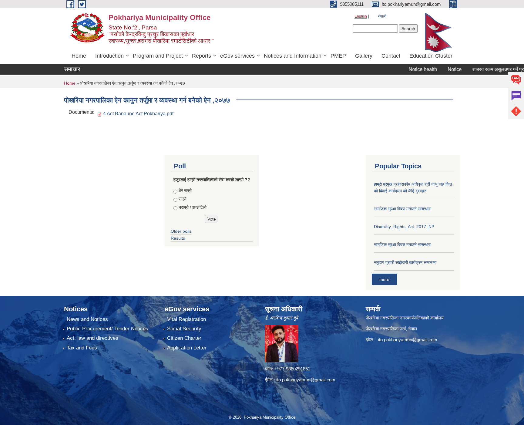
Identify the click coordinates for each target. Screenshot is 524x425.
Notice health (412, 69)
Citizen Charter (184, 338)
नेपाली (382, 16)
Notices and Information (292, 56)
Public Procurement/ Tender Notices (107, 329)
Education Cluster (430, 56)
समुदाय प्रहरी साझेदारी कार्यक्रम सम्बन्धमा (405, 262)
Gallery (363, 56)
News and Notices (87, 319)
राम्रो (182, 198)
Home (79, 56)
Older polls (181, 231)
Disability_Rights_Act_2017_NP (404, 226)
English (360, 16)
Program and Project (158, 56)
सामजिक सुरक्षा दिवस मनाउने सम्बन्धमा (402, 208)
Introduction (109, 56)
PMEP (338, 56)
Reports (201, 56)
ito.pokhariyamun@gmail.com (305, 379)
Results (178, 238)
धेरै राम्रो (185, 190)
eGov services (237, 56)
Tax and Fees (82, 348)
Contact (390, 56)
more (384, 279)
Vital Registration (186, 319)
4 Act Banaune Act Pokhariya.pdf (138, 113)
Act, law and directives (92, 338)
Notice (444, 69)
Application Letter (187, 348)
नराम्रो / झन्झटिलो (193, 207)
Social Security (184, 329)
